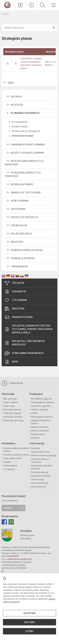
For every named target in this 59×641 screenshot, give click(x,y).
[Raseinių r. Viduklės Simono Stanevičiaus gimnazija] (7, 4)
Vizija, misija (9, 406)
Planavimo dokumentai (25, 113)
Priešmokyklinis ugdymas (42, 402)
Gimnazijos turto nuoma (26, 192)
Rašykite (8, 508)
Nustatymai (29, 613)
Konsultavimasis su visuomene (40, 460)
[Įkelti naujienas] (20, 5)
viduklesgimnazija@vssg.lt (19, 559)
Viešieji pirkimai (20, 200)
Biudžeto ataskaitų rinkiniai (27, 153)
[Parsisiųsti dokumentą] (7, 63)
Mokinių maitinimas (22, 184)
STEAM (34, 413)
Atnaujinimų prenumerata (28, 353)
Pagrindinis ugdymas (40, 406)
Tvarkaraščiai (19, 266)
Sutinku (30, 631)
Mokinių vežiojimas (40, 427)
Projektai (18, 283)
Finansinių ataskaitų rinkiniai (28, 144)
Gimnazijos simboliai (12, 417)
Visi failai (16, 96)
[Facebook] (4, 521)
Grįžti (11, 82)
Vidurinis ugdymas (39, 409)
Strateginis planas (22, 136)
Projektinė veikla (21, 233)
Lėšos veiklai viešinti (12, 458)
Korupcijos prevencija (24, 217)
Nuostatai (17, 105)
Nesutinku (29, 622)
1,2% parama (19, 300)
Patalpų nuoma (38, 434)
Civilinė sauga (19, 225)
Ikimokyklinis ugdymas (41, 399)
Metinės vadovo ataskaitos (25, 131)
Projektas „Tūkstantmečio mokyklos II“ (28, 343)
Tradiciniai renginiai (12, 413)
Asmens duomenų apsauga (27, 250)
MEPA (15, 361)
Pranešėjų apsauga (23, 258)
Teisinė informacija (39, 483)
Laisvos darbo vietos (40, 452)
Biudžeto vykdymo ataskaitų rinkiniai (16, 449)
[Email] (11, 521)
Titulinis (5, 14)
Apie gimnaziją (10, 399)
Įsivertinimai (18, 209)
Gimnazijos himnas (12, 409)
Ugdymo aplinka (10, 402)
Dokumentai (19, 291)
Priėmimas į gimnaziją (13, 420)
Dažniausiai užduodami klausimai (41, 467)
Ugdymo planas (19, 127)
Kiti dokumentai (19, 122)
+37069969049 (12, 556)
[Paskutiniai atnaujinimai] (31, 5)
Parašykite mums (22, 317)
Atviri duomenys (38, 487)
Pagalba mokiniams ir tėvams (41, 422)
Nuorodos (35, 448)
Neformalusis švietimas (42, 417)
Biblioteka (17, 242)
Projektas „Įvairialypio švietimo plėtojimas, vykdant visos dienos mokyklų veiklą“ (32, 329)
